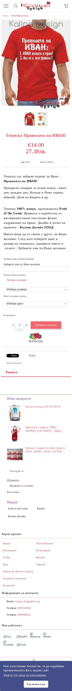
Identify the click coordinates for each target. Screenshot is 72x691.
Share (14, 355)
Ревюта (11, 372)
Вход (5, 564)
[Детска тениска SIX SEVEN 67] (15, 413)
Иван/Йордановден (20, 16)
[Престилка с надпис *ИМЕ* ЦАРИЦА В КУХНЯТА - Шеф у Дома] (15, 433)
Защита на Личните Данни (18, 571)
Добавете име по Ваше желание (22, 264)
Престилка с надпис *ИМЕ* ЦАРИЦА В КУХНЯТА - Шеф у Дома (44, 429)
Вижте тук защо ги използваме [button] (25, 675)
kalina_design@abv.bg (28, 601)
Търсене (40, 564)
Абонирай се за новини (21, 486)
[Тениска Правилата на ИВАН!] (36, 107)
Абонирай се (16, 471)
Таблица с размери (16, 280)
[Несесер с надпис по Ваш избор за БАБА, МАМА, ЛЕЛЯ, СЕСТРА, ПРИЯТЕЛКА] (15, 454)
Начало (5, 16)
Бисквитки (9, 585)
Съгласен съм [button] (36, 684)
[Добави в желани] (63, 314)
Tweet (32, 355)
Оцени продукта (13, 363)
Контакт (40, 557)
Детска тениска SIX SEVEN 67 (43, 406)
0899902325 (24, 614)
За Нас (6, 557)
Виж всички (13, 492)
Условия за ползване (14, 578)
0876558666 (24, 608)
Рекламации (9, 550)
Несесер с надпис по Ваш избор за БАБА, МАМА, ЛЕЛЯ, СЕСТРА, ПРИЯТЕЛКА (45, 450)
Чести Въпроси (44, 543)
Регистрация (43, 550)
